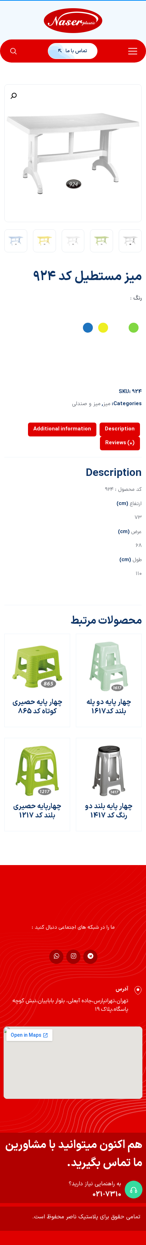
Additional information (62, 429)
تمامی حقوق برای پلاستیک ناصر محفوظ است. (86, 1217)
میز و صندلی (86, 404)
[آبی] (88, 327)
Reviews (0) (120, 443)
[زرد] (103, 327)
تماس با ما (75, 51)
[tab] (120, 429)
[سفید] (118, 327)
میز (107, 404)
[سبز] (133, 327)
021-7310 (106, 1195)
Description (120, 429)
